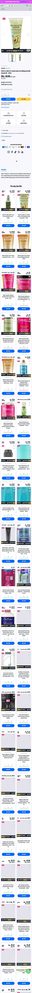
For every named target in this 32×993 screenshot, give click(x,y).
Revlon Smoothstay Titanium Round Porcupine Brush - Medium (8, 716)
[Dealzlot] (9, 6)
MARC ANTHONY (18, 861)
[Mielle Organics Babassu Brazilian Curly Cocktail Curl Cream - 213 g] (8, 282)
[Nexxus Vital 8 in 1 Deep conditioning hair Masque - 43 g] (8, 870)
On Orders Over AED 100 (19, 1)
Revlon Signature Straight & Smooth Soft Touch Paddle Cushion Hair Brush (8, 756)
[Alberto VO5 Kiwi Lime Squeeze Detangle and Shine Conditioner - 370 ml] (24, 409)
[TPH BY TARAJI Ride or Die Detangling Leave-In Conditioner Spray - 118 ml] (24, 453)
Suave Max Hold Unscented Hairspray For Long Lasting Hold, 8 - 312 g (8, 591)
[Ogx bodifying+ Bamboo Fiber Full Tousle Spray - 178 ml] (24, 828)
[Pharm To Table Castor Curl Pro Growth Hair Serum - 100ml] (8, 202)
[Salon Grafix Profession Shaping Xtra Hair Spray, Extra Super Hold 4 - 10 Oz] (8, 660)
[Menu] (1, 5)
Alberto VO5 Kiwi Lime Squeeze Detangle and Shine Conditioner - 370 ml (24, 424)
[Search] (30, 9)
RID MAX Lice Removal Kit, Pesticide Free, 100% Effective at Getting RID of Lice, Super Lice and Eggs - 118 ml (24, 675)
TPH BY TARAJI (3, 442)
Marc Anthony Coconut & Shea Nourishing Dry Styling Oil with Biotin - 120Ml (24, 886)
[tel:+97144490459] (30, 5)
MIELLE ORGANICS (3, 232)
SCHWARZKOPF (19, 607)
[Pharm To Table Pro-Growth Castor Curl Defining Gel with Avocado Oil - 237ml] (24, 202)
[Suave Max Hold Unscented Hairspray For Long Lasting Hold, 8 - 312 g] (8, 577)
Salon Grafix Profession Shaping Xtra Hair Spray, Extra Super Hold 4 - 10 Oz (8, 674)
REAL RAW (18, 732)
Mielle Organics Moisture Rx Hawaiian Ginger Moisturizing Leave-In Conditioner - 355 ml (24, 383)
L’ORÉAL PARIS (4, 943)
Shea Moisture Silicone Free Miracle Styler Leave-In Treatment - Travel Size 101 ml (8, 633)
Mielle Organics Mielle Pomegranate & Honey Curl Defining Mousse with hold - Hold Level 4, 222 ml (24, 341)
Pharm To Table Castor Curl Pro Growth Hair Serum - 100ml (8, 216)
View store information (5, 107)
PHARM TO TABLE (3, 191)
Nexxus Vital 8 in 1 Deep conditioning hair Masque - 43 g (8, 884)
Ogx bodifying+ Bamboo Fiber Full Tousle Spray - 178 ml (24, 841)
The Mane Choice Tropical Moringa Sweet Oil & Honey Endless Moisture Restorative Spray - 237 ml (24, 551)
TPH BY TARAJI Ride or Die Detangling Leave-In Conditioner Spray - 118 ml (24, 467)
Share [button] (3, 140)
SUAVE (3, 567)
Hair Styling (9, 84)
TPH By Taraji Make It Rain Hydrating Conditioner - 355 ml (8, 509)
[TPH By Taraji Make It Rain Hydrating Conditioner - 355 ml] (8, 495)
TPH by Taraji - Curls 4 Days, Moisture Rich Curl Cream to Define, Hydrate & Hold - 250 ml (8, 550)
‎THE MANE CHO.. (18, 526)
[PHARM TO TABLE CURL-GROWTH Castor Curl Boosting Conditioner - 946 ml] (24, 787)
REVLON (3, 692)
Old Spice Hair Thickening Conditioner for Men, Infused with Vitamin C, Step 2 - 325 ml (8, 844)
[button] (1, 1)
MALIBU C (3, 901)
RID (18, 649)
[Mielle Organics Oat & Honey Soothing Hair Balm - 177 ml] (8, 243)
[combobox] (16, 9)
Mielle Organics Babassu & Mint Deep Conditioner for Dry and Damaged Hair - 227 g (24, 299)
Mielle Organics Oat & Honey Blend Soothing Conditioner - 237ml (24, 257)
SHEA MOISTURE (3, 608)
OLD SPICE (2, 819)
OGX (18, 818)
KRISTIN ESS (19, 987)
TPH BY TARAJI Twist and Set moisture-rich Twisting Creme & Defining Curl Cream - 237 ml (8, 468)
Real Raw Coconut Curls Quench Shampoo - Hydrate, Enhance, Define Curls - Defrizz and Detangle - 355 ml (8, 801)
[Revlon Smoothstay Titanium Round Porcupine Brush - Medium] (8, 702)
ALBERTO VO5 (19, 399)
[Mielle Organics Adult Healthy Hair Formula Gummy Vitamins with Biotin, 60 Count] (8, 410)
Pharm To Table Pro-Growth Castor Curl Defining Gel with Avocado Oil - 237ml (24, 216)
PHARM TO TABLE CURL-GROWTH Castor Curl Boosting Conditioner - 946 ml (24, 802)
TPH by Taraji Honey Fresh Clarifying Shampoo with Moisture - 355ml (23, 509)
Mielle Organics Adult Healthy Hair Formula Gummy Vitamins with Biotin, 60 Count (8, 426)
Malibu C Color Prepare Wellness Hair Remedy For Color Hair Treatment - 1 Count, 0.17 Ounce (8, 926)
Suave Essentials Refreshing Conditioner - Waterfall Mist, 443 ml (24, 591)
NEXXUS (3, 860)
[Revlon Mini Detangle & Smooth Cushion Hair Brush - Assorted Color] (24, 702)
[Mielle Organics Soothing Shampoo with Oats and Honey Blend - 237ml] (8, 367)
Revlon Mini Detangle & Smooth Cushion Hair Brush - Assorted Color (24, 716)
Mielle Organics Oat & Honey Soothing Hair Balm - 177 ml (8, 256)
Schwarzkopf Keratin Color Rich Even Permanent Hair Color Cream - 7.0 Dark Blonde (24, 633)
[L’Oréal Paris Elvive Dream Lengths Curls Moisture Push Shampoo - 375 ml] (8, 953)
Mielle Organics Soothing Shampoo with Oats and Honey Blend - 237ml (8, 381)
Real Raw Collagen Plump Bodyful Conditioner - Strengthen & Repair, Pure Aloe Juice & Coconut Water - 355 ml (24, 759)
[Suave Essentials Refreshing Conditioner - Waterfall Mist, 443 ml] (24, 577)
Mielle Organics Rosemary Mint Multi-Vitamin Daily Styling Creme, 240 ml (8, 340)
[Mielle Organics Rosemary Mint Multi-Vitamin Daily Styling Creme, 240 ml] (8, 326)
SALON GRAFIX (3, 650)
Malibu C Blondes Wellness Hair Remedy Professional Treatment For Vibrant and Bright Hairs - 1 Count (24, 927)
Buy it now (24, 99)
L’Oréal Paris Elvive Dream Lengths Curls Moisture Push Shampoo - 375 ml (8, 968)
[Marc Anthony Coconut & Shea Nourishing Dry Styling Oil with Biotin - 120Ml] (24, 871)
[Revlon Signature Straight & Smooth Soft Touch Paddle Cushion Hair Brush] (8, 742)
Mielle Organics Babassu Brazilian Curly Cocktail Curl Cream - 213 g (8, 297)
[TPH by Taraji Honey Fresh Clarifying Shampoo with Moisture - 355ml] (24, 495)
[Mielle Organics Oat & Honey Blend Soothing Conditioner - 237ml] (24, 243)
